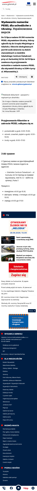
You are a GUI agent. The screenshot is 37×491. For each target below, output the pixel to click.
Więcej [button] (31, 311)
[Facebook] (11, 488)
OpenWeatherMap (19, 354)
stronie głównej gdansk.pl (22, 84)
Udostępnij (23, 76)
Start (2, 15)
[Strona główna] (4, 488)
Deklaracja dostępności (9, 348)
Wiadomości (10, 15)
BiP (4, 351)
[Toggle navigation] (34, 4)
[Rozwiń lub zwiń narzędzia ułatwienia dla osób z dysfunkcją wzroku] (33, 488)
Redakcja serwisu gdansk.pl (11, 345)
